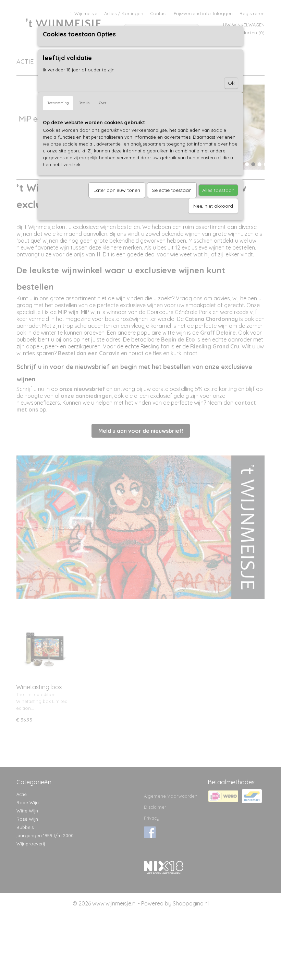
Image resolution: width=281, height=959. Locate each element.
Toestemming (58, 103)
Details (83, 103)
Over (102, 103)
